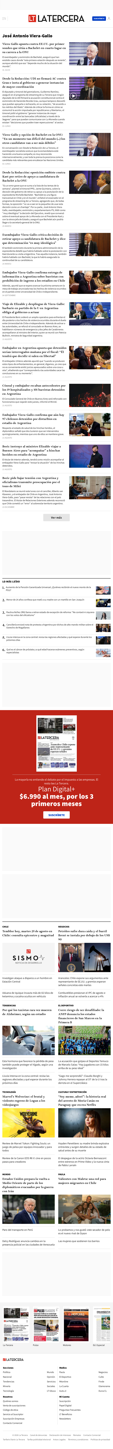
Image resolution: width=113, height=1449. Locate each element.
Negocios (63, 926)
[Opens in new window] (76, 1342)
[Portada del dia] (56, 770)
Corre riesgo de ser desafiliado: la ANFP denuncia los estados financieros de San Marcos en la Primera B (81, 1016)
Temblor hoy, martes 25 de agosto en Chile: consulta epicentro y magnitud (28, 933)
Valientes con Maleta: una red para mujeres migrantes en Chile (82, 1181)
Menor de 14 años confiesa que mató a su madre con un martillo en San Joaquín (45, 599)
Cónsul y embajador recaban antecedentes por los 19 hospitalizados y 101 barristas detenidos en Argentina (34, 389)
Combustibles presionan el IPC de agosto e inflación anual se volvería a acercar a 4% (81, 994)
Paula (61, 1174)
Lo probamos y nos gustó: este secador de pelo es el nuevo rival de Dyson (84, 1231)
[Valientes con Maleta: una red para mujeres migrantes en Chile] (84, 1209)
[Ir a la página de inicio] (56, 18)
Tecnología (9, 1092)
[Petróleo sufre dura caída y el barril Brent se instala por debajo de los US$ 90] (84, 957)
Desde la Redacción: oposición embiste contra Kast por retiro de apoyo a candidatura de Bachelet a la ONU (33, 176)
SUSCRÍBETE (56, 815)
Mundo (6, 1174)
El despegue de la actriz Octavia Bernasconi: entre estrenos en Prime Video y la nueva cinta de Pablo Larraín (83, 1161)
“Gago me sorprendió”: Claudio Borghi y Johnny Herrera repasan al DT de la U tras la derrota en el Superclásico (82, 1079)
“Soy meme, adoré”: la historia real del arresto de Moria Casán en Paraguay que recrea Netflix (82, 1100)
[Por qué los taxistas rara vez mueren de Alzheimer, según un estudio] (28, 1040)
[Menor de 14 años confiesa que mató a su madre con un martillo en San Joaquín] (103, 603)
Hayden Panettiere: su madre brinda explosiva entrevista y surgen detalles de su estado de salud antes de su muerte (83, 1147)
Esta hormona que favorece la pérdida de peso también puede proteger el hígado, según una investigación (28, 1064)
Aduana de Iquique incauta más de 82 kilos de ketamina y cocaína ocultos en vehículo (27, 994)
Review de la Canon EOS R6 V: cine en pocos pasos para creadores (26, 1159)
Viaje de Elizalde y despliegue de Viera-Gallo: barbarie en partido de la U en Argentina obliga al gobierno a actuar (33, 308)
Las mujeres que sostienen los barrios (78, 1241)
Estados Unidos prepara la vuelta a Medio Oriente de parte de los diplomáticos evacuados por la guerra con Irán (27, 1185)
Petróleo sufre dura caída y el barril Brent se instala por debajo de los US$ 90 (84, 935)
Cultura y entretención (72, 1092)
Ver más (56, 517)
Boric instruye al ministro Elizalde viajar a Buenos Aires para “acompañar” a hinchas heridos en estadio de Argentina (31, 450)
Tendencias (9, 1005)
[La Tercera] (16, 1342)
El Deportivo (66, 1005)
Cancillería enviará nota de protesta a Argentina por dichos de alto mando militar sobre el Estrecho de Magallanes (49, 626)
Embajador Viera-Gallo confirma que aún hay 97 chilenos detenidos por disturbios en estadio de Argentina (33, 419)
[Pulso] (46, 1342)
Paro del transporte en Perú (17, 1229)
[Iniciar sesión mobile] (109, 18)
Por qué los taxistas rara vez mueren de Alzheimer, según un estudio (27, 1012)
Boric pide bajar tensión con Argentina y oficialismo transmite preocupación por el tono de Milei (31, 482)
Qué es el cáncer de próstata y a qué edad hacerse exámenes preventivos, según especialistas (45, 651)
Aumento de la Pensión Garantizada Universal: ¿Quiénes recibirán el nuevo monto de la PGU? (48, 589)
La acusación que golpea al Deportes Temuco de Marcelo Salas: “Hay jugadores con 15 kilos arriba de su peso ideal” (83, 1064)
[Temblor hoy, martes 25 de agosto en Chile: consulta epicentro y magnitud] (28, 957)
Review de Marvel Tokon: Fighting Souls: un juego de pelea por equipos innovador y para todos (27, 1147)
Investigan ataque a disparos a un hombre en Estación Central (27, 979)
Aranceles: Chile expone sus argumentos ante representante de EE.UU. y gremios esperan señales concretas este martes (83, 981)
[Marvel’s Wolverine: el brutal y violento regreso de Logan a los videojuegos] (28, 1122)
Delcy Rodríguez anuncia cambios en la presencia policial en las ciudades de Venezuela (28, 1242)
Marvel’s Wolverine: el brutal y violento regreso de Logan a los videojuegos (23, 1100)
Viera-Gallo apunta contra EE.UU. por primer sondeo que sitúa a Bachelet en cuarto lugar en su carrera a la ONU (34, 48)
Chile (5, 926)
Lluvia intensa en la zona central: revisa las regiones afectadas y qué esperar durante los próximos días (49, 639)
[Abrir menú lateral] (5, 18)
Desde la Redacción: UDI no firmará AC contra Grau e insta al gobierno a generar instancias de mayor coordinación (34, 82)
